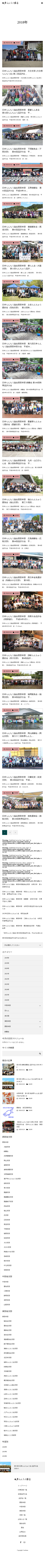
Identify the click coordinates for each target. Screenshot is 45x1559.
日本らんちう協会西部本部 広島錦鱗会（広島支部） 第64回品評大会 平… (22, 539)
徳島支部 (7, 1183)
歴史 (22, 1527)
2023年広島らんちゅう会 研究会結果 (15, 913)
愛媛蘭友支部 (8, 1197)
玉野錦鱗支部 (8, 1174)
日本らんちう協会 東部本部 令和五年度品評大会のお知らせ (22, 908)
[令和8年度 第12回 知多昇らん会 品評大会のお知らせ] (8, 1098)
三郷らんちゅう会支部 (11, 1426)
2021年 (7, 974)
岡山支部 (7, 1160)
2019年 (7, 963)
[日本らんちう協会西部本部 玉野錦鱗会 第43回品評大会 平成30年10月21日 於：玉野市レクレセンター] (22, 173)
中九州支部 (7, 1265)
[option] (22, 1467)
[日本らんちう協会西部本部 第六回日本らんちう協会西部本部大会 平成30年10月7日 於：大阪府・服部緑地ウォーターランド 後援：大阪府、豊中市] (22, 329)
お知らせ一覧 (22, 1519)
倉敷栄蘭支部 (8, 1169)
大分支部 (7, 1242)
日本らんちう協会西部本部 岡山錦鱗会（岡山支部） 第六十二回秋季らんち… (22, 734)
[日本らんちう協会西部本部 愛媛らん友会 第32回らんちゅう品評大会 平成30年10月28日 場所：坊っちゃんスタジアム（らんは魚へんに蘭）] (22, 95)
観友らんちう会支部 (11, 1408)
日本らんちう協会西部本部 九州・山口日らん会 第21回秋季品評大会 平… (22, 461)
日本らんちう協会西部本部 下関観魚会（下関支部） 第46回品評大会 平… (22, 150)
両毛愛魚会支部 (9, 1353)
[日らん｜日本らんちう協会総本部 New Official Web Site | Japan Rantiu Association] (10, 3)
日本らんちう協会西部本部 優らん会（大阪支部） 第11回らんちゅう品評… (22, 267)
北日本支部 (7, 1357)
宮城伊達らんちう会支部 (12, 1403)
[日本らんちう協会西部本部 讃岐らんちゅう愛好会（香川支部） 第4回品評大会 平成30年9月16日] (22, 641)
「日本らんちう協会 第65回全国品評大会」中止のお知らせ (22, 933)
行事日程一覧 (22, 1490)
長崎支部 (7, 1256)
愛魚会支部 (7, 1326)
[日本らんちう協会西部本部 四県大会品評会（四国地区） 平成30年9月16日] (22, 602)
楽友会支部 (7, 1335)
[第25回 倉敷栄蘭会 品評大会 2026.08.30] (8, 1069)
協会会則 (22, 1523)
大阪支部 (7, 1147)
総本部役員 (22, 1536)
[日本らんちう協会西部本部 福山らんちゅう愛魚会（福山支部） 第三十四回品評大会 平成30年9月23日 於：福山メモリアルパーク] (22, 485)
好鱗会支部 (7, 1367)
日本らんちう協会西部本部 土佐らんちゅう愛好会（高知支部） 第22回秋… (22, 306)
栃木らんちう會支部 (11, 1430)
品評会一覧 (22, 1498)
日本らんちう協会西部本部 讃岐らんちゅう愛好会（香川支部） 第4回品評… (22, 656)
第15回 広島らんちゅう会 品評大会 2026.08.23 (29, 1080)
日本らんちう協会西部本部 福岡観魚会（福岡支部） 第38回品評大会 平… (22, 695)
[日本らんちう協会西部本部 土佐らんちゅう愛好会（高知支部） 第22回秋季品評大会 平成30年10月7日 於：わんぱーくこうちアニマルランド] (22, 290)
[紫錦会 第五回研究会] (8, 1112)
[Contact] (24, 1542)
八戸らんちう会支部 (11, 1412)
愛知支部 (7, 1286)
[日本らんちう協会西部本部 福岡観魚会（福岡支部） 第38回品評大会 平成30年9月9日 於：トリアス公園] (22, 680)
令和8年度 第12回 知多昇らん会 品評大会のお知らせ (29, 1095)
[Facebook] (21, 1542)
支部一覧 (22, 1515)
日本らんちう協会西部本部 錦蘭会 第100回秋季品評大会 (22, 384)
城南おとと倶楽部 (10, 1435)
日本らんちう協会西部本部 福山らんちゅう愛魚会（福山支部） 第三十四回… (22, 500)
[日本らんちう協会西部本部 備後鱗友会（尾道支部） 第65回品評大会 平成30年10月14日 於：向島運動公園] (22, 212)
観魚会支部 (7, 1321)
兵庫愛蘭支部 (8, 1156)
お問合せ (22, 1532)
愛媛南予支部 (8, 1201)
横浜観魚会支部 (9, 1380)
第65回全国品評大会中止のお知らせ (14, 938)
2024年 (7, 989)
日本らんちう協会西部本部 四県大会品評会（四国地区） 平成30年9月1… (22, 617)
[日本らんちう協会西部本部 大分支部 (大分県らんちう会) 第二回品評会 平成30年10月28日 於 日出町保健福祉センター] (22, 54)
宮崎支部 (7, 1270)
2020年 (7, 968)
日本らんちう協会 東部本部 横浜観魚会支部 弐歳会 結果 (22, 927)
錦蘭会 (7, 1032)
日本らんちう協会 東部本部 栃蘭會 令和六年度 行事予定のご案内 (22, 900)
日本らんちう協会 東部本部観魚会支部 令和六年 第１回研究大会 (22, 886)
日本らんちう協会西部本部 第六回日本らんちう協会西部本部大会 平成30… (22, 345)
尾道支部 (7, 1224)
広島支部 (7, 1220)
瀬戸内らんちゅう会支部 (12, 1179)
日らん (7, 1010)
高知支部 (7, 1206)
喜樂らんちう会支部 (11, 1389)
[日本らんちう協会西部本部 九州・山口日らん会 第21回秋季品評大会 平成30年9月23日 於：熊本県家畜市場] (22, 446)
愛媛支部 (7, 1192)
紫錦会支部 (7, 1330)
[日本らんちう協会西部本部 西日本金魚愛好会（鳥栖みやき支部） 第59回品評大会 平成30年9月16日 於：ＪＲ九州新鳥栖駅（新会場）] (22, 563)
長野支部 (7, 1300)
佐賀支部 (7, 1238)
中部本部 (8, 1005)
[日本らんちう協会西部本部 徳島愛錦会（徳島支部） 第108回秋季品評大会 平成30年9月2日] (22, 801)
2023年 (7, 984)
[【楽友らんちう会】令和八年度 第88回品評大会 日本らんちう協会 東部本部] (8, 1127)
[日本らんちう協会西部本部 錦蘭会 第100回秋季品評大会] (22, 368)
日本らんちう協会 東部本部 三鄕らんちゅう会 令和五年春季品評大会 (22, 920)
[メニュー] (42, 3)
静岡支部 (7, 1295)
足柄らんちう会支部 (11, 1399)
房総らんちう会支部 (11, 1376)
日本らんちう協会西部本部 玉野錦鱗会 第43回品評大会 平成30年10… (22, 189)
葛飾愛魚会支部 (9, 1339)
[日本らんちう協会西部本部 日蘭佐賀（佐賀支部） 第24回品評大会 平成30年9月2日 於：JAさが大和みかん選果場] (22, 760)
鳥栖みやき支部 (9, 1251)
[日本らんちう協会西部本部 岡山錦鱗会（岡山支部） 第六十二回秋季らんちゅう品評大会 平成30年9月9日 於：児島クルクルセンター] (22, 719)
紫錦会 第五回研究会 (24, 1107)
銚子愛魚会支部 (9, 1344)
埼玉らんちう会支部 (11, 1417)
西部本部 (8, 1026)
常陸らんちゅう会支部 (11, 1421)
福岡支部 (7, 1233)
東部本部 (8, 1021)
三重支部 (7, 1291)
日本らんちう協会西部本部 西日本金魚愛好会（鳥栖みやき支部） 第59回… (22, 578)
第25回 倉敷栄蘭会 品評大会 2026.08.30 (29, 1066)
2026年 (7, 1000)
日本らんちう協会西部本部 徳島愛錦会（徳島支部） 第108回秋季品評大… (22, 817)
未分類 (7, 1016)
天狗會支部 (7, 1371)
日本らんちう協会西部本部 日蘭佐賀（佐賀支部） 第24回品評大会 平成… (22, 778)
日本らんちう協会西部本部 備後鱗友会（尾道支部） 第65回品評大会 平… (22, 228)
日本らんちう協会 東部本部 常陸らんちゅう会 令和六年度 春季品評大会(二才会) (22, 893)
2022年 (7, 979)
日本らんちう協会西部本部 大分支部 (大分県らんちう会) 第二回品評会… (22, 72)
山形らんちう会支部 (11, 1394)
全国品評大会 (22, 1494)
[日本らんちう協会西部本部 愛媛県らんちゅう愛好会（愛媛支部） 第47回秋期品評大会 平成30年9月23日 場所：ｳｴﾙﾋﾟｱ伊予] (22, 407)
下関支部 (7, 1229)
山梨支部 (7, 1304)
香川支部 (7, 1188)
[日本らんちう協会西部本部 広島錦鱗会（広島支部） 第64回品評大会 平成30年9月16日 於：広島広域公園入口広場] (22, 524)
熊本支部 (7, 1261)
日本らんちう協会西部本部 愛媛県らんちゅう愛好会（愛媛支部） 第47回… (22, 423)
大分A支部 (7, 1247)
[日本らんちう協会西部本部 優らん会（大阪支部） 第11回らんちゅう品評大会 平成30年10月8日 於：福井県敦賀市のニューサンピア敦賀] (22, 251)
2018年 (18, 42)
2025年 (7, 995)
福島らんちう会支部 (11, 1362)
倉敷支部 (7, 1165)
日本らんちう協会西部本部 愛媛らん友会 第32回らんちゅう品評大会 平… (22, 111)
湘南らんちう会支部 (11, 1348)
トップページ (22, 1485)
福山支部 (7, 1210)
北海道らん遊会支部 (11, 1385)
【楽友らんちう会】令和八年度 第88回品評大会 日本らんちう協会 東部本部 (29, 1124)
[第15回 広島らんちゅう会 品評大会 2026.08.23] (8, 1084)
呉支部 (6, 1215)
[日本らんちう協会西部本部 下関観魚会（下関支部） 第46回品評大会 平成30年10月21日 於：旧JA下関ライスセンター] (22, 134)
